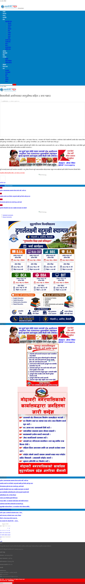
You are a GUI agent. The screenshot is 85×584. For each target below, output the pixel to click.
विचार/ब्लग (5, 67)
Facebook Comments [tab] (8, 215)
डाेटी (9, 31)
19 (3, 535)
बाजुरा (9, 36)
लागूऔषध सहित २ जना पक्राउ (13, 173)
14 (6, 533)
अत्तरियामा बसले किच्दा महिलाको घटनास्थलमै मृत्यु (11, 504)
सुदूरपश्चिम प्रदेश (8, 21)
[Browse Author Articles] (2, 181)
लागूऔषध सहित (3, 173)
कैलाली (9, 23)
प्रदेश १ (6, 44)
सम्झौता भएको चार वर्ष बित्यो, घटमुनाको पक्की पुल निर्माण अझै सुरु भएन (16, 483)
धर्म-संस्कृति (7, 72)
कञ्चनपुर (9, 25)
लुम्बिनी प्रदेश (8, 49)
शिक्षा (4, 55)
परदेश (6, 74)
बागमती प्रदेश (8, 47)
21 (6, 535)
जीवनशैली (5, 53)
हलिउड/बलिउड (8, 63)
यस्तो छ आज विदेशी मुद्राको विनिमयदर (9, 498)
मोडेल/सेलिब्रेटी (8, 61)
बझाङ (9, 34)
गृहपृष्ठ (4, 12)
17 (0, 535)
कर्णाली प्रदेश (8, 40)
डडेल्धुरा (9, 29)
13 (5, 533)
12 (3, 533)
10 (0, 533)
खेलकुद (4, 65)
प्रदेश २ (6, 45)
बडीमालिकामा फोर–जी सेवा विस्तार (8, 495)
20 (5, 535)
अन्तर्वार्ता (7, 70)
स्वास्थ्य (6, 78)
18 (2, 535)
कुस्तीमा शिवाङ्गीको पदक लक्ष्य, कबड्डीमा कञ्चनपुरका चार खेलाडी (14, 489)
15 (8, 533)
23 (9, 535)
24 (0, 537)
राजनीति (4, 18)
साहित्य (6, 80)
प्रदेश (4, 20)
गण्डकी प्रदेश (7, 42)
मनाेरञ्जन (4, 57)
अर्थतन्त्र (4, 51)
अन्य (4, 69)
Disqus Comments (7, 217)
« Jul (1, 541)
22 (8, 535)
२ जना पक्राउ (22, 173)
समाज (4, 16)
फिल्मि (6, 59)
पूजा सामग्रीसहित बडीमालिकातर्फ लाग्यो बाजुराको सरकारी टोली (14, 492)
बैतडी (9, 38)
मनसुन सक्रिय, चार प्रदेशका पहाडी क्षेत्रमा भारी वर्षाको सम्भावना (14, 501)
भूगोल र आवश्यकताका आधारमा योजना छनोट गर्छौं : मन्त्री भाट (14, 481)
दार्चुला (9, 32)
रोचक (6, 81)
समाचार (4, 14)
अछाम (9, 27)
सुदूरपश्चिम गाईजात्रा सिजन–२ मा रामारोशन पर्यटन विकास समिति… (15, 507)
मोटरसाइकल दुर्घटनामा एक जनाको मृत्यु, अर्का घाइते (12, 486)
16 (9, 533)
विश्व (6, 76)
